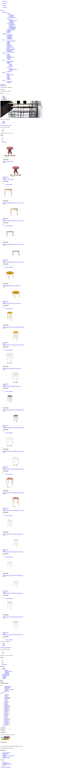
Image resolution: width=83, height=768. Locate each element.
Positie (4, 121)
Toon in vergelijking (9, 184)
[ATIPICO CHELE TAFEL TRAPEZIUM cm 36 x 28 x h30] (10, 447)
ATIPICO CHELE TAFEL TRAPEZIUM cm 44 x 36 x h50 (13, 492)
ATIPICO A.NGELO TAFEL (8, 161)
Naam (4, 122)
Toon (1, 127)
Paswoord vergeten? (6, 752)
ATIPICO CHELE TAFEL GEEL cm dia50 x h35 (12, 285)
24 (3, 130)
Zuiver (6, 691)
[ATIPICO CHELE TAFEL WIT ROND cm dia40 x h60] (10, 612)
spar (5, 717)
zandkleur (6, 723)
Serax (6, 690)
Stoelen (4, 668)
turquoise (6, 720)
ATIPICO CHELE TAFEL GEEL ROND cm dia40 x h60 (13, 327)
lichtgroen (7, 707)
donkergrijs (7, 698)
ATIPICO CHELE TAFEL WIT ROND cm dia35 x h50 (13, 551)
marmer (6, 708)
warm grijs (7, 721)
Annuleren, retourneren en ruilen (8, 755)
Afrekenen (4, 3)
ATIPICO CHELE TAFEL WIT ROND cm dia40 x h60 (13, 616)
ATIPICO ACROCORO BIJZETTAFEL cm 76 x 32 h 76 (13, 202)
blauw (6, 694)
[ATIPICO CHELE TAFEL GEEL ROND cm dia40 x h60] (16, 342)
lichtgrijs (6, 706)
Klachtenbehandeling (6, 757)
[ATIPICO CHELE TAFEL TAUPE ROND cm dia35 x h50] (10, 405)
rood (6, 715)
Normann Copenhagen (9, 689)
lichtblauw (7, 705)
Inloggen (4, 5)
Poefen (4, 678)
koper (6, 704)
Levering (4, 754)
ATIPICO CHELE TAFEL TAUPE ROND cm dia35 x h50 (13, 409)
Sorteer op (2, 119)
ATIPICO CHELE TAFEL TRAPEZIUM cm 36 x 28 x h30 (13, 451)
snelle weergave (5, 176)
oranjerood (7, 713)
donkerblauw (7, 697)
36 (3, 131)
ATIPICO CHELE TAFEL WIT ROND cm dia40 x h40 (13, 575)
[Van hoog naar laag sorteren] (5, 125)
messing (6, 709)
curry (6, 696)
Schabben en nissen (6, 675)
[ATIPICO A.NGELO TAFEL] (10, 157)
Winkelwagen (2, 84)
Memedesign (7, 687)
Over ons (4, 762)
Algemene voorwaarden (7, 764)
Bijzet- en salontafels (8, 671)
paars (6, 714)
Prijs (3, 123)
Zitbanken (4, 676)
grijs (5, 701)
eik (5, 699)
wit (5, 722)
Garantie (4, 756)
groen (6, 702)
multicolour (7, 710)
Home (4, 96)
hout (6, 703)
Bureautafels (7, 673)
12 (3, 129)
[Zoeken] (11, 94)
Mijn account (5, 1)
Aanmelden (5, 7)
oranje (6, 712)
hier (12, 748)
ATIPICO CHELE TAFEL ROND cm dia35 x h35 (12, 368)
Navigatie (2, 10)
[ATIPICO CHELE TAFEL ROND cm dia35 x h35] (10, 364)
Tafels (4, 98)
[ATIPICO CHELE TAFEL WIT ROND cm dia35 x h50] (16, 549)
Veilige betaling (5, 753)
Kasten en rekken (6, 674)
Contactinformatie (6, 763)
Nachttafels (7, 672)
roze (5, 716)
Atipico (6, 688)
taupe (6, 719)
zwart (6, 724)
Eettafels (6, 670)
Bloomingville (7, 686)
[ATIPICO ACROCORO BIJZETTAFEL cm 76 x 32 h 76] (10, 198)
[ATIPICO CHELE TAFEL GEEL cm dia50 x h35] (10, 281)
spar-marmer (7, 718)
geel (5, 700)
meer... (4, 692)
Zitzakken (4, 677)
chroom (6, 695)
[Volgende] (5, 142)
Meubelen (4, 97)
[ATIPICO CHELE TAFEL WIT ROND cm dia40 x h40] (10, 571)
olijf (5, 711)
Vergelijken (2, 89)
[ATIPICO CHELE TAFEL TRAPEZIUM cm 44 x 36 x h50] (10, 488)
